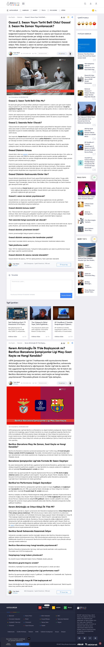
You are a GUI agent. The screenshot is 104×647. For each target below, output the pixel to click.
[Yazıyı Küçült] (62, 343)
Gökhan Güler (12, 336)
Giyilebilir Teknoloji (14, 622)
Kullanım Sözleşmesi (47, 631)
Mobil (26, 619)
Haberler (19, 17)
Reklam (31, 631)
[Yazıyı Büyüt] (64, 343)
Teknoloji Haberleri (63, 619)
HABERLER (25, 10)
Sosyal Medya (45, 619)
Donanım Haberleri (14, 619)
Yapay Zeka (44, 622)
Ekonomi (11, 616)
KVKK (36, 631)
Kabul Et (23, 644)
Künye (57, 631)
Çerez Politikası (8, 644)
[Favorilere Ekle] (68, 17)
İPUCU (44, 10)
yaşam (25, 154)
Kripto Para (28, 616)
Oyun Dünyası (29, 625)
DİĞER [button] (63, 10)
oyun (12, 525)
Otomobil (28, 622)
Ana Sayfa (12, 17)
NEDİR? (35, 10)
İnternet (11, 625)
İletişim (63, 631)
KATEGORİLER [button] (13, 10)
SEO (59, 616)
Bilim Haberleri (45, 616)
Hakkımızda (11, 631)
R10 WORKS (53, 10)
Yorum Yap (64, 264)
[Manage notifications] (100, 643)
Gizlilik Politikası (21, 631)
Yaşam (59, 622)
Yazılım (43, 625)
